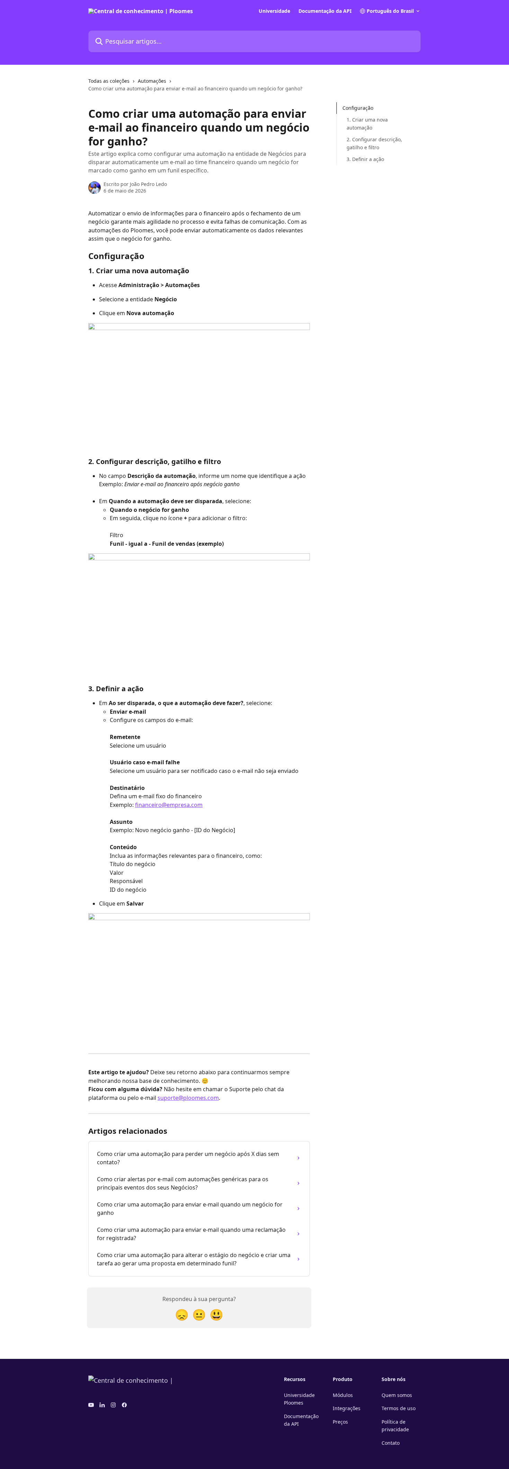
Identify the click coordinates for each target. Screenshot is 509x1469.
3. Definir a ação (365, 159)
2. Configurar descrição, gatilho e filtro (374, 143)
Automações (152, 81)
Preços (340, 1421)
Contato (391, 1443)
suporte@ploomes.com (188, 1098)
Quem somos (397, 1395)
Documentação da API (324, 11)
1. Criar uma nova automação (367, 123)
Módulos (343, 1395)
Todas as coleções (109, 81)
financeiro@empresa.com (169, 805)
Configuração (357, 108)
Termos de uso (399, 1408)
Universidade (274, 11)
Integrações (346, 1408)
